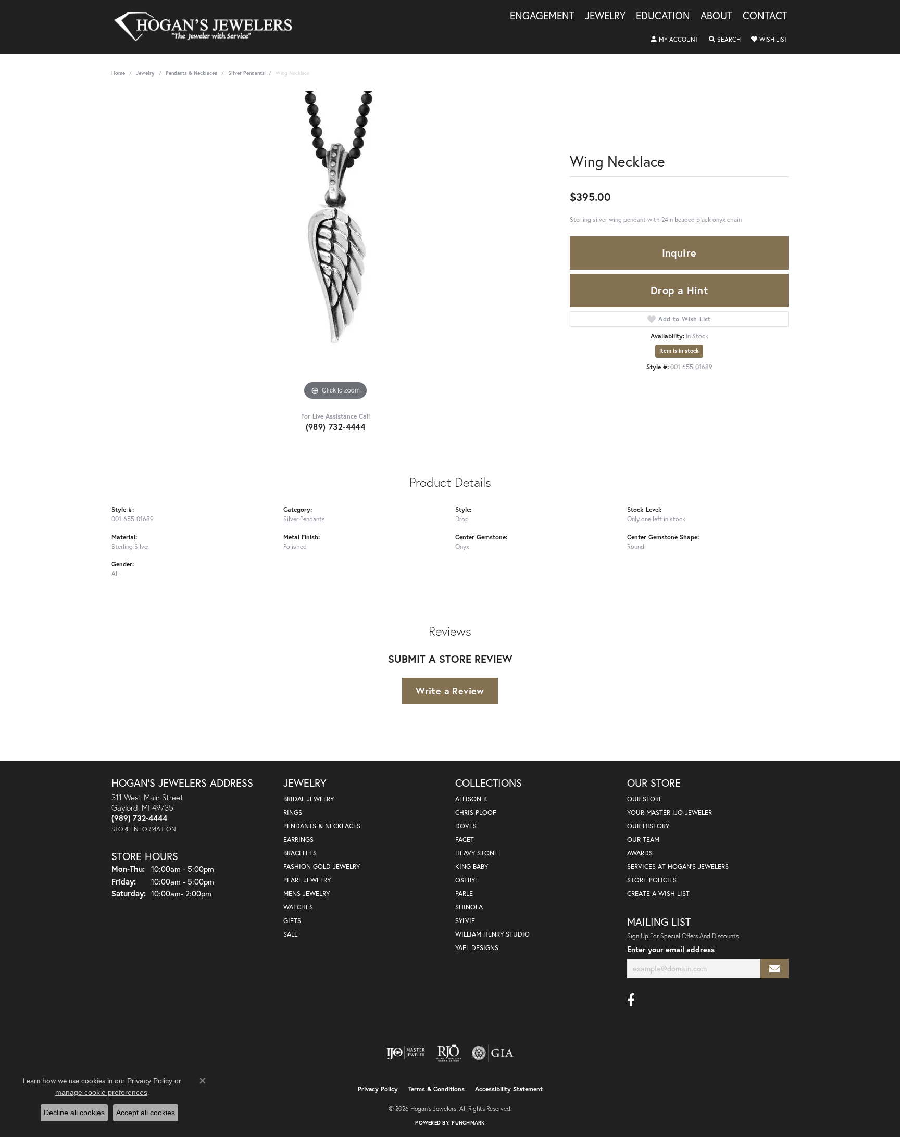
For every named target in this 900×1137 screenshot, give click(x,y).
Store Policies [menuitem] (652, 880)
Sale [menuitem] (290, 934)
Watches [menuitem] (298, 907)
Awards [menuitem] (640, 853)
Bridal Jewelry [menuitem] (308, 798)
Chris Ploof (475, 812)
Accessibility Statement (509, 1089)
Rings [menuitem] (292, 812)
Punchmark (468, 1122)
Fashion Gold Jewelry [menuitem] (321, 866)
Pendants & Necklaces (191, 73)
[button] (674, 39)
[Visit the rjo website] (448, 1053)
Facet (464, 839)
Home (118, 73)
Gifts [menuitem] (292, 920)
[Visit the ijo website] (406, 1053)
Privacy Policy (378, 1089)
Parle (464, 893)
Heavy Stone (476, 853)
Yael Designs (476, 947)
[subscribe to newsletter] (774, 968)
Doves (466, 826)
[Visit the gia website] (493, 1053)
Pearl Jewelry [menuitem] (307, 880)
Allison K (471, 798)
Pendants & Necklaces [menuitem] (321, 826)
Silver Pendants (246, 73)
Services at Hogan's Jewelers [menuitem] (678, 866)
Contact (765, 16)
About (716, 16)
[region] (335, 247)
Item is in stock (679, 351)
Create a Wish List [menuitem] (658, 893)
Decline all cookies (74, 1112)
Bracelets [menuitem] (300, 853)
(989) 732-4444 (336, 426)
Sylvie (465, 920)
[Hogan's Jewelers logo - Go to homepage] (208, 26)
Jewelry (605, 16)
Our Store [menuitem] (644, 798)
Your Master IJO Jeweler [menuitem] (669, 812)
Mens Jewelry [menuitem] (306, 893)
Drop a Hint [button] (679, 290)
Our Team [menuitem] (643, 839)
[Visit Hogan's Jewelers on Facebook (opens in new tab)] (631, 1000)
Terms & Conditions (436, 1089)
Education (663, 16)
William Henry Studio (492, 934)
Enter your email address (671, 949)
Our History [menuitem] (648, 826)
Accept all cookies (145, 1112)
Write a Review (450, 691)
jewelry (145, 73)
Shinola (469, 907)
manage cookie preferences (101, 1092)
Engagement (542, 16)
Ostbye (467, 880)
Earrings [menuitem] (298, 839)
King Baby (471, 866)
